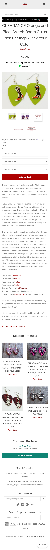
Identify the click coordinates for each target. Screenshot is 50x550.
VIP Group (22, 288)
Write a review (25, 455)
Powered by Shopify (37, 536)
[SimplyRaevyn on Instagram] (32, 505)
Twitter (17, 282)
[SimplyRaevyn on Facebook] (22, 505)
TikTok (17, 285)
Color (4, 142)
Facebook (16, 276)
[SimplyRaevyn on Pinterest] (27, 505)
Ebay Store (19, 294)
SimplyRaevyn (25, 49)
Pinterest (18, 279)
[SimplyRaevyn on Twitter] (18, 505)
